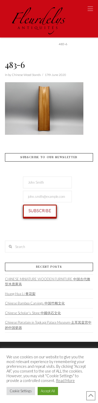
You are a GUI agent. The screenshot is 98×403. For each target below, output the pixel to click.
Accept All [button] (48, 391)
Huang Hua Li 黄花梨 (20, 294)
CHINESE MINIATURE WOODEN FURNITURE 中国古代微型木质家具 (47, 281)
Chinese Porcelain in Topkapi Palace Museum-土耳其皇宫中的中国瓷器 (48, 325)
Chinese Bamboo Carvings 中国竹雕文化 (35, 303)
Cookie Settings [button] (21, 391)
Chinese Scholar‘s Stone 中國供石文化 (33, 313)
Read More (65, 380)
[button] (90, 9)
